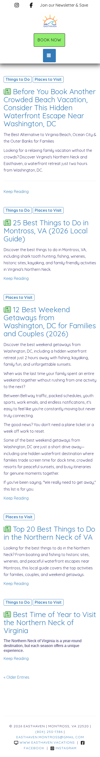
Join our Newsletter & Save (64, 5)
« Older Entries (16, 677)
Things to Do (18, 79)
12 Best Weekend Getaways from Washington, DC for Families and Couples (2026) (50, 321)
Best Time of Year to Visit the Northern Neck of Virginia (50, 622)
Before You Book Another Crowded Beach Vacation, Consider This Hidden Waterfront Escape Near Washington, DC (50, 107)
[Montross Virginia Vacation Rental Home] (50, 21)
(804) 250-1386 (49, 732)
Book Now (49, 39)
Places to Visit (48, 79)
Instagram (66, 748)
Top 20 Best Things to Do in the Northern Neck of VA (49, 533)
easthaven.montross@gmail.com (50, 737)
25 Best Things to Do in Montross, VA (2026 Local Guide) (46, 230)
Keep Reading (16, 191)
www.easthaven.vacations (47, 742)
